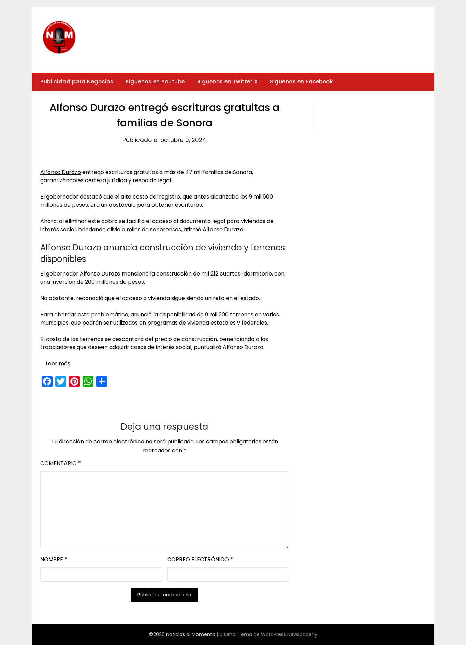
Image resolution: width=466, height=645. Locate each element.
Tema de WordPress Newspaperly (277, 634)
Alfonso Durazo (60, 172)
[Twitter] (61, 381)
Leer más (58, 363)
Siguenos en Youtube (155, 81)
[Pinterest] (74, 381)
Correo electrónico (200, 559)
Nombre (53, 559)
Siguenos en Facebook (301, 81)
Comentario (60, 463)
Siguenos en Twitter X (227, 81)
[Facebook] (47, 381)
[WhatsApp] (88, 381)
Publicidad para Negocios (76, 81)
